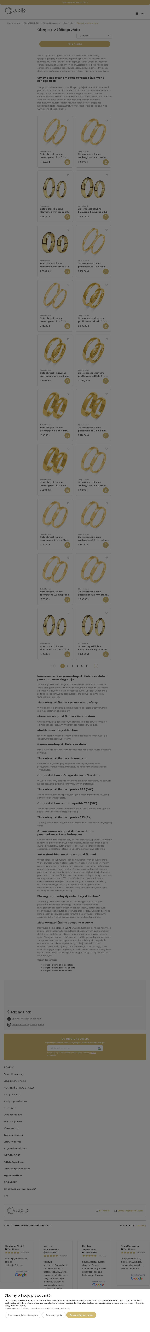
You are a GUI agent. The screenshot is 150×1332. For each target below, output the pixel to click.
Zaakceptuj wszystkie (81, 1315)
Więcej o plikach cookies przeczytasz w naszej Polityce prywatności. (37, 1308)
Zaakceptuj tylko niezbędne (23, 1315)
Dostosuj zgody (54, 1315)
